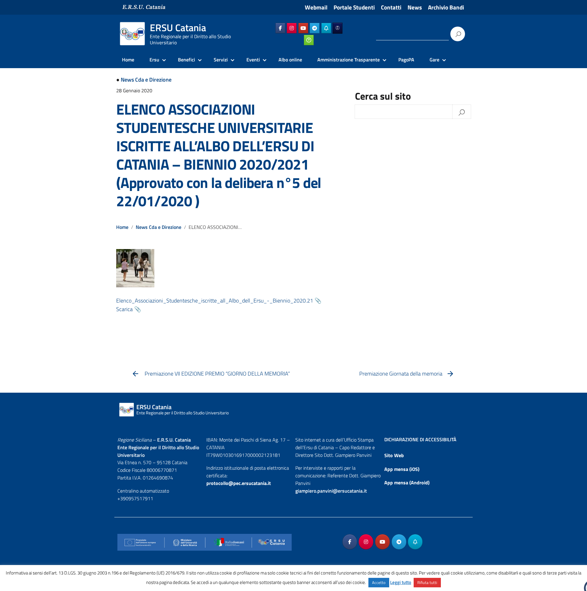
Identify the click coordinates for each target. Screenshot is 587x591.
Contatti (391, 7)
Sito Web (394, 455)
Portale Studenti (354, 7)
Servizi (221, 59)
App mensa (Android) (407, 482)
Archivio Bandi (446, 7)
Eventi (253, 59)
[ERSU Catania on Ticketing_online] (309, 40)
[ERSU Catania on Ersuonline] (337, 28)
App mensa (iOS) (401, 469)
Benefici (186, 59)
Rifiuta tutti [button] (427, 582)
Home (128, 59)
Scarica (124, 309)
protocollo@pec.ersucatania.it (238, 483)
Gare (434, 59)
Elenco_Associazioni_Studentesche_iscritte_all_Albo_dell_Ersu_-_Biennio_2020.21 (214, 300)
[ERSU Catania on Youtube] (303, 28)
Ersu (154, 59)
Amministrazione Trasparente (348, 59)
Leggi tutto (400, 582)
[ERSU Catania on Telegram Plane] (314, 28)
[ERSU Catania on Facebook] (280, 28)
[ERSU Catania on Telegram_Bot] (326, 28)
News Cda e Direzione (146, 79)
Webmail (316, 7)
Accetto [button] (379, 582)
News (415, 7)
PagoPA (406, 59)
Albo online (290, 59)
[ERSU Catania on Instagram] (292, 28)
